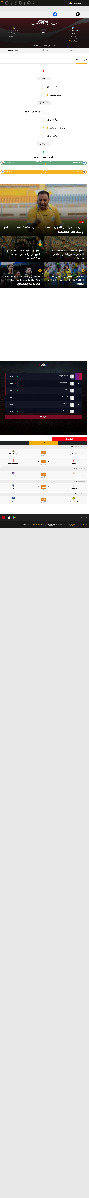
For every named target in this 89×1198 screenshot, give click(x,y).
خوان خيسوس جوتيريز (58, 128)
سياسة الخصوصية (38, 524)
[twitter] (11, 3)
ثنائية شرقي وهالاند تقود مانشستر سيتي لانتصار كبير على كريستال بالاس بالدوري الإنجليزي (23, 280)
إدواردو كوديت (71, 32)
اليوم (43, 443)
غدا (15, 443)
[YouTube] (24, 3)
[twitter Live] (16, 3)
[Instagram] (20, 3)
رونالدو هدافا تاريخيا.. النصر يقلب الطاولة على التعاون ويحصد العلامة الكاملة (66, 280)
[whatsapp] (33, 3)
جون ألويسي (74, 38)
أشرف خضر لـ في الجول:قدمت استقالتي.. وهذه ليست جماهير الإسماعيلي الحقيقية (44, 229)
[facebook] (7, 3)
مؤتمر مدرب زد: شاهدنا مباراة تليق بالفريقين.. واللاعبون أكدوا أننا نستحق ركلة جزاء (23, 254)
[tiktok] (29, 3)
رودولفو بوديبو (74, 36)
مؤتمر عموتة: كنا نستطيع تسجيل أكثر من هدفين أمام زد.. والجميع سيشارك (67, 254)
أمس (72, 443)
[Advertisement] (43, 324)
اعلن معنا (26, 524)
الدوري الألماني (82, 493)
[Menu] (85, 3)
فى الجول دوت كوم (78, 524)
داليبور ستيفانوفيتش (13, 36)
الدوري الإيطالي (82, 481)
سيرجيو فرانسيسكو (12, 32)
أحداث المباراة (43, 50)
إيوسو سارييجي (55, 95)
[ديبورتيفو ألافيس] (73, 27)
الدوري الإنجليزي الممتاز (80, 446)
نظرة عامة (74, 50)
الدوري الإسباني (82, 468)
